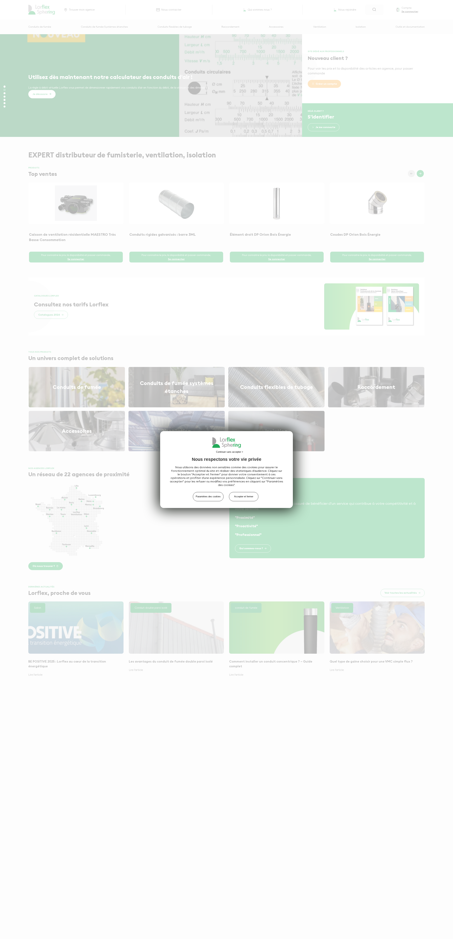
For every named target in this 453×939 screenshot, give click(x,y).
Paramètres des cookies (208, 496)
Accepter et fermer (243, 496)
